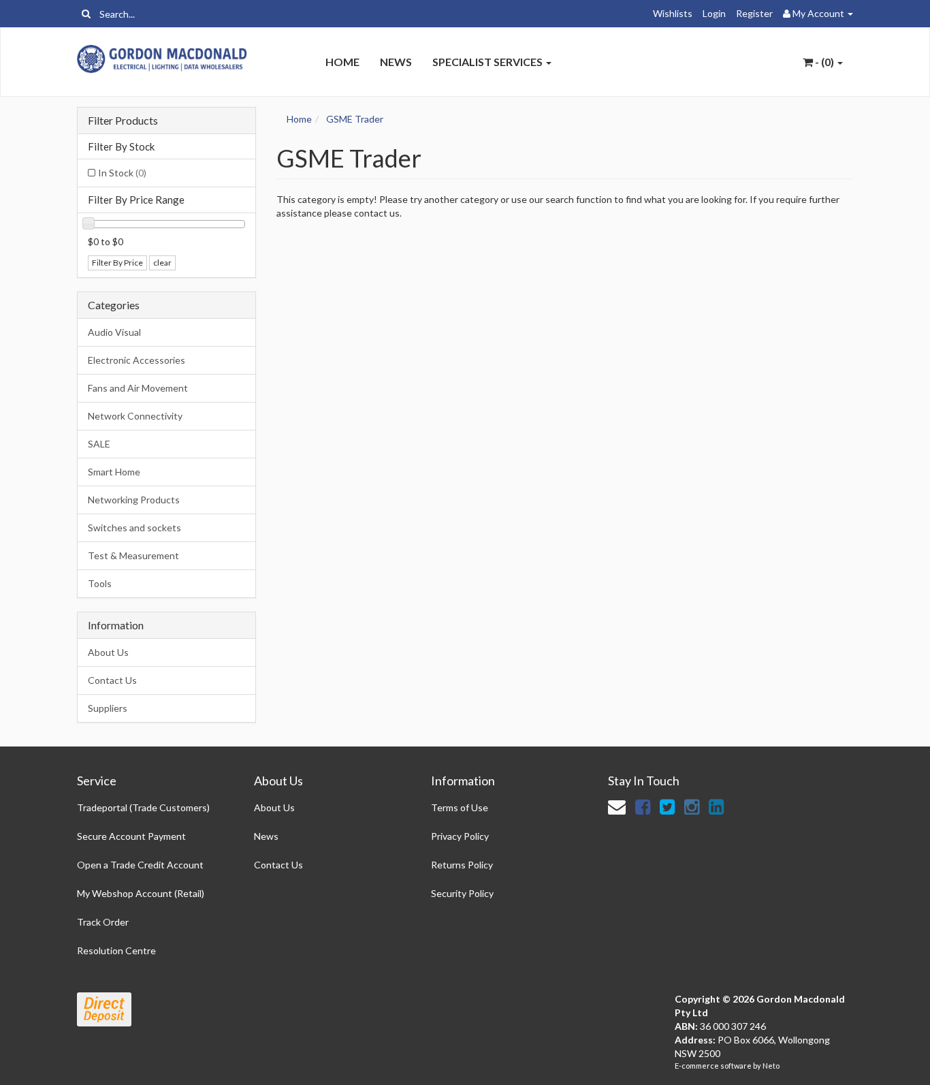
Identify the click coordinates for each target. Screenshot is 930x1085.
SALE (99, 444)
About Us (108, 652)
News (396, 61)
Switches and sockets (134, 527)
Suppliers (107, 708)
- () (824, 61)
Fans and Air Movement (138, 388)
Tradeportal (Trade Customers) (143, 807)
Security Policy (462, 893)
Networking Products (134, 499)
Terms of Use (459, 807)
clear (162, 262)
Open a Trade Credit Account (140, 864)
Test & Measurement (133, 555)
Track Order (103, 922)
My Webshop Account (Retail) (140, 893)
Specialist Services (488, 61)
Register (754, 13)
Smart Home (114, 471)
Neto (771, 1065)
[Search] (86, 13)
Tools (100, 583)
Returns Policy (462, 864)
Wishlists (672, 13)
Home (342, 61)
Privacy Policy (460, 836)
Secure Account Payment (131, 836)
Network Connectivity (135, 416)
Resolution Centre (116, 950)
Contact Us (112, 680)
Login (714, 13)
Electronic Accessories (136, 360)
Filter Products (123, 120)
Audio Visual (114, 332)
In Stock (122, 172)
